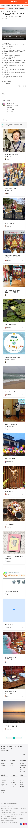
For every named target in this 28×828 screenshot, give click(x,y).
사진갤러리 (22, 786)
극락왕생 (3, 788)
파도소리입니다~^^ (13, 13)
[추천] (7, 111)
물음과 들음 (12, 782)
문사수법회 (14, 2)
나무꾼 (8, 103)
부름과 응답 (3, 780)
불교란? (11, 765)
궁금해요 (21, 782)
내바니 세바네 (13, 784)
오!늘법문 (12, 786)
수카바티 (3, 765)
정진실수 (3, 792)
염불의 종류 (3, 790)
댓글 (12, 111)
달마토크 (3, 763)
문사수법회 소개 (23, 765)
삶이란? (11, 763)
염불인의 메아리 (23, 780)
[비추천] (9, 111)
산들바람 (4, 17)
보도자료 (21, 784)
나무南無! (3, 782)
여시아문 (12, 780)
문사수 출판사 (22, 771)
